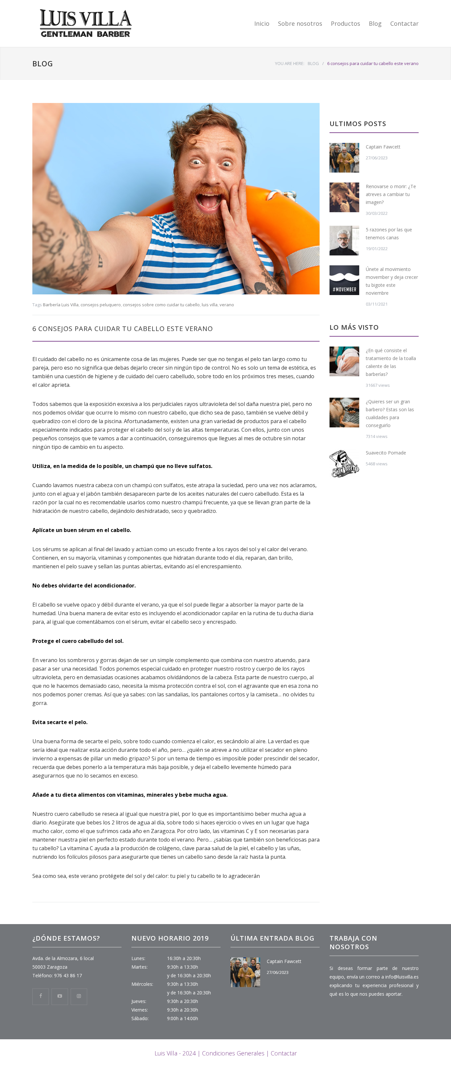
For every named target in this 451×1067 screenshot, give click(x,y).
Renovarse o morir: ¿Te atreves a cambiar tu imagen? (391, 194)
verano (227, 305)
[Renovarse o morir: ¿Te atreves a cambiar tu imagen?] (344, 197)
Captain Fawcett (383, 147)
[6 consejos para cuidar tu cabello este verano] (176, 198)
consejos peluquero (101, 305)
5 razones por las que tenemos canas (389, 233)
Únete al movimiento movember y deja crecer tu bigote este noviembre (392, 281)
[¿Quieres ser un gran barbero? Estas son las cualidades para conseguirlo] (344, 412)
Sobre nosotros (300, 23)
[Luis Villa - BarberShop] (93, 23)
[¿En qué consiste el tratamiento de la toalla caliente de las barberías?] (344, 361)
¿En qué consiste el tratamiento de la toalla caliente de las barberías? (391, 362)
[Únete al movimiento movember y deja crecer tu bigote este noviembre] (344, 280)
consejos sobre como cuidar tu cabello (161, 305)
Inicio (261, 23)
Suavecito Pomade (386, 453)
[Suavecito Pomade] (344, 464)
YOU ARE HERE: (289, 63)
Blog (375, 23)
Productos (345, 23)
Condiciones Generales (233, 1053)
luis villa (210, 305)
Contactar (404, 23)
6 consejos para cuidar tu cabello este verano (122, 328)
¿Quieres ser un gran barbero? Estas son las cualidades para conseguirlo (390, 413)
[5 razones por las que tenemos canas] (344, 240)
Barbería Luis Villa (61, 305)
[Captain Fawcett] (344, 158)
